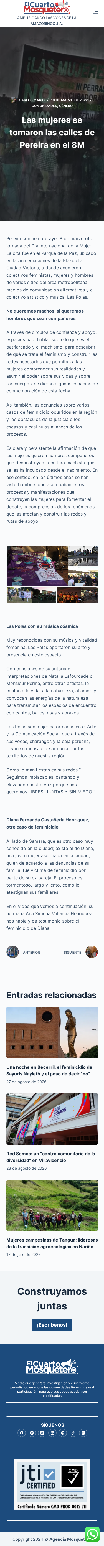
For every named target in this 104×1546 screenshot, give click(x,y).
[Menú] (95, 13)
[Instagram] (32, 1433)
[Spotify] (63, 1433)
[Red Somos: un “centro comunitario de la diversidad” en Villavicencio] (52, 1119)
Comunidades (44, 106)
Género (66, 106)
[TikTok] (73, 1433)
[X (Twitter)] (42, 1433)
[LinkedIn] (52, 1433)
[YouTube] (83, 1433)
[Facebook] (21, 1433)
